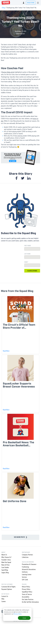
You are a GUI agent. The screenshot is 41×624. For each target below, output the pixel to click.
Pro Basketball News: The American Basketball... (18, 444)
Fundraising (25, 567)
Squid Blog (4, 570)
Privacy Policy (18, 614)
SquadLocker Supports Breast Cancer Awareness (19, 385)
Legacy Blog (5, 572)
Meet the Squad (6, 562)
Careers (3, 601)
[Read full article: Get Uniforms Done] (20, 486)
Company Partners (27, 555)
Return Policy (26, 587)
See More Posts (20, 537)
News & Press (5, 565)
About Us (4, 555)
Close (24, 618)
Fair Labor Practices (27, 599)
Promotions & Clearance (29, 564)
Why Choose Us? (6, 557)
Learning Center (26, 574)
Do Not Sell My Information (30, 602)
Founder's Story (6, 560)
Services (24, 577)
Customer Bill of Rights (8, 587)
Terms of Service (27, 594)
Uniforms (25, 572)
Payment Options (6, 589)
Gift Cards (25, 580)
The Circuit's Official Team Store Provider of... (19, 326)
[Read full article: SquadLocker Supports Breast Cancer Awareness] (20, 368)
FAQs (2, 599)
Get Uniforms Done (14, 501)
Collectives (25, 557)
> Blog (3, 8)
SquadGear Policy (27, 592)
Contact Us (4, 596)
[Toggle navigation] (38, 2)
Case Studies (5, 567)
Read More (6, 351)
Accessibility (25, 597)
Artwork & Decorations (29, 569)
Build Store (30, 3)
